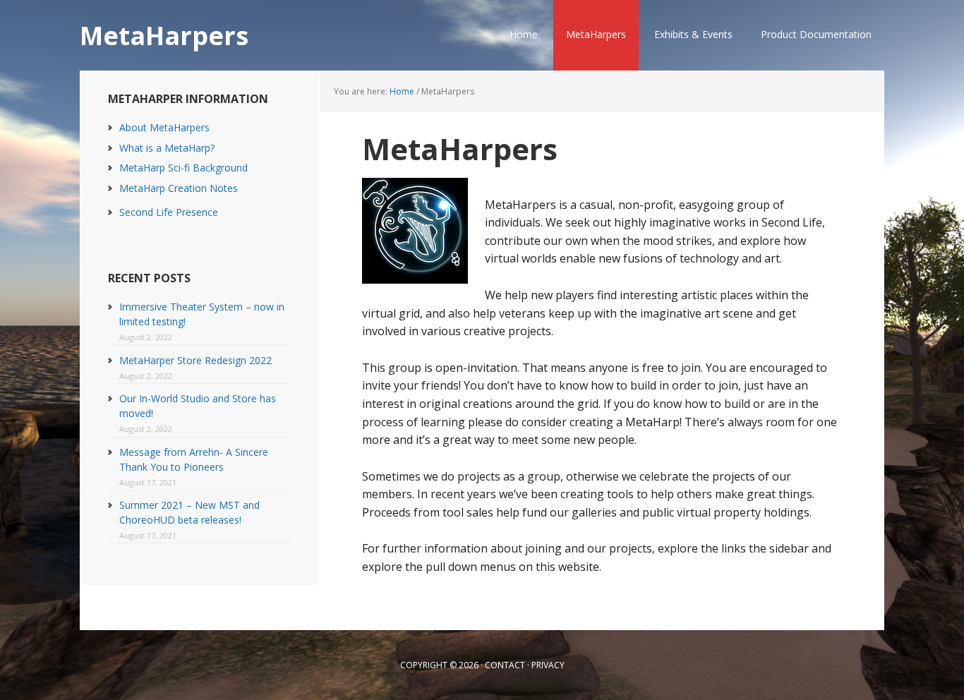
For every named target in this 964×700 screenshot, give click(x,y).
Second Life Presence (168, 212)
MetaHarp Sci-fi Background (183, 167)
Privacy (548, 665)
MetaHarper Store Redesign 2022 (195, 360)
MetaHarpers (164, 35)
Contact (505, 665)
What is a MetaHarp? (167, 148)
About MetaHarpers (164, 127)
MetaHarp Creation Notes (178, 188)
